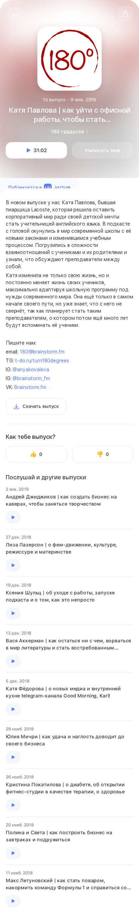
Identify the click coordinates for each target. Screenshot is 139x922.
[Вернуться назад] (15, 15)
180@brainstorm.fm (42, 352)
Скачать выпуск (40, 406)
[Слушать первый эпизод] (13, 517)
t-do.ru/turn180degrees (42, 360)
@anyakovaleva (30, 369)
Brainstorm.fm (30, 387)
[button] (69, 13)
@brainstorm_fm (31, 378)
